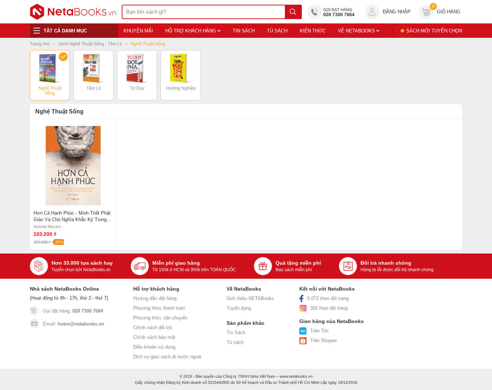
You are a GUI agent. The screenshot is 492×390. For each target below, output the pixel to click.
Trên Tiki (319, 330)
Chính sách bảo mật (154, 337)
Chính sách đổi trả (152, 327)
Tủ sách (235, 342)
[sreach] (293, 11)
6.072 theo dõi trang (328, 298)
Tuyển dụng (239, 308)
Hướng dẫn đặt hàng (154, 298)
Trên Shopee (323, 340)
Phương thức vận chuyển (160, 317)
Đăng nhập (397, 11)
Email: (73, 324)
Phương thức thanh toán (159, 308)
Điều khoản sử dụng (154, 347)
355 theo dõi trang (329, 308)
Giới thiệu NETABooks (250, 298)
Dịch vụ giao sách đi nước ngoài (167, 356)
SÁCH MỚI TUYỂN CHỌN (434, 30)
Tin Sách (236, 332)
